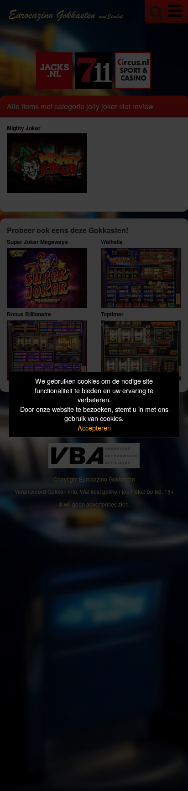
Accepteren (94, 427)
